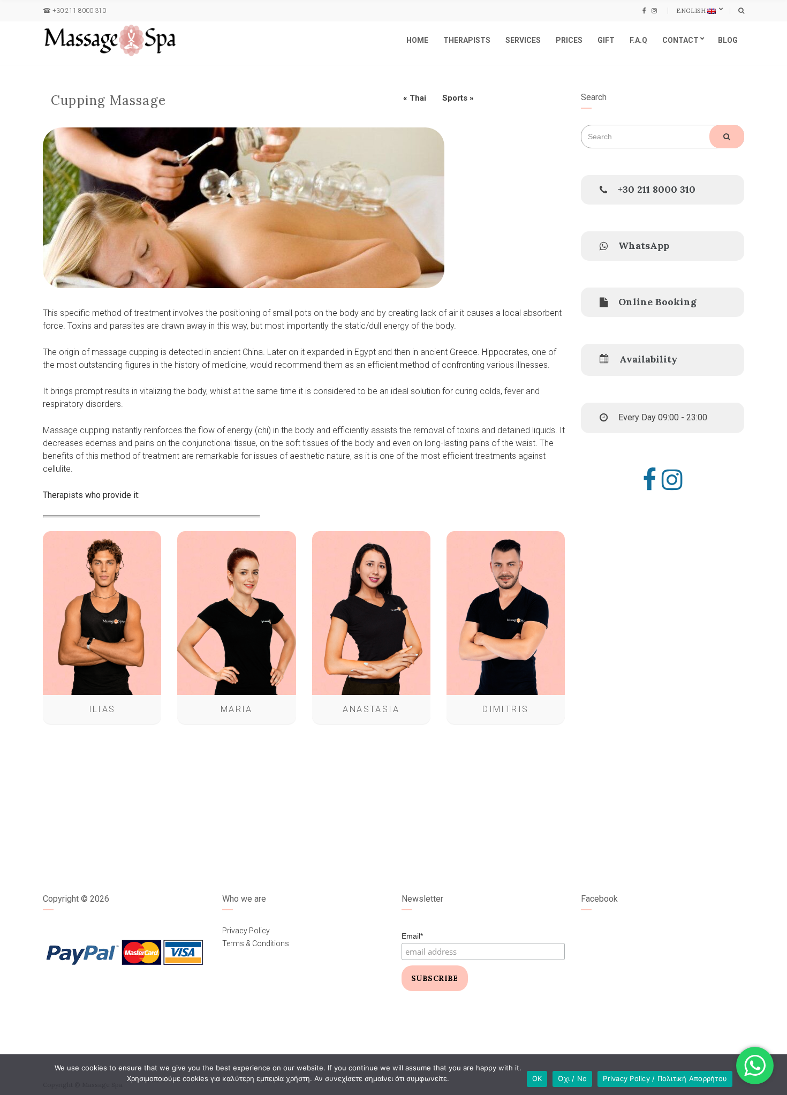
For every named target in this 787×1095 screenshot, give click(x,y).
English (691, 10)
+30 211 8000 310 (79, 10)
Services (523, 40)
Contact (680, 40)
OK (537, 1078)
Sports (454, 98)
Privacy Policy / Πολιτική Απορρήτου (665, 1078)
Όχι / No (572, 1078)
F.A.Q (638, 40)
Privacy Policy (246, 930)
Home (417, 40)
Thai (418, 98)
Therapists (466, 40)
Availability (648, 359)
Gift (606, 40)
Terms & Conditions (255, 943)
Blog (728, 40)
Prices (569, 40)
